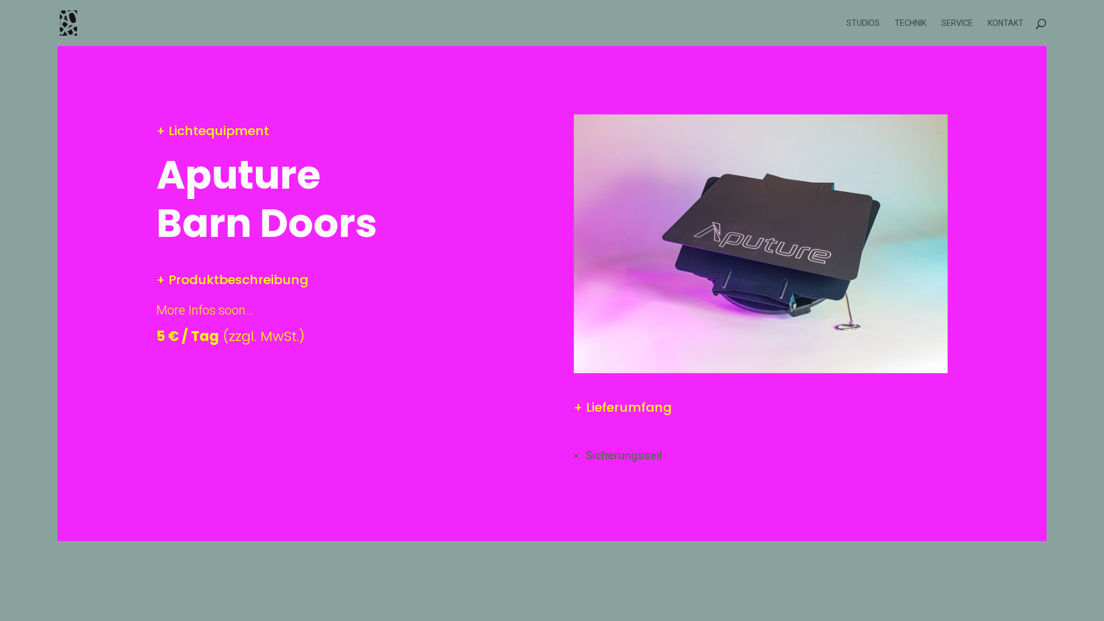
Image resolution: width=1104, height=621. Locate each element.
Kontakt (1005, 23)
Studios (863, 23)
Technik (910, 23)
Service (957, 23)
